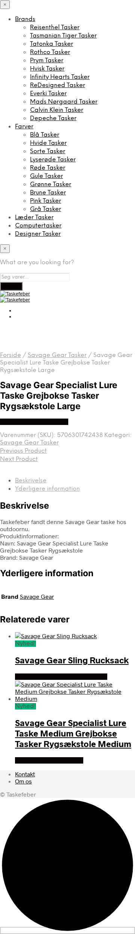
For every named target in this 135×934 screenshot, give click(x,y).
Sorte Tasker (47, 151)
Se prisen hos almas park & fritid (61, 676)
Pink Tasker (45, 201)
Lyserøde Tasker (53, 160)
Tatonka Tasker (51, 44)
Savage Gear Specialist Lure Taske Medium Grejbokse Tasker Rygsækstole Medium (73, 733)
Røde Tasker (47, 168)
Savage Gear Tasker (57, 355)
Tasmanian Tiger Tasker (63, 36)
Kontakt (25, 773)
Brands (25, 19)
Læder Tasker (34, 217)
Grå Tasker (45, 209)
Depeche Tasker (53, 118)
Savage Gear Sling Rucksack (72, 660)
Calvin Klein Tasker (56, 110)
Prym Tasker (46, 60)
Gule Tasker (46, 176)
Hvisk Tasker (47, 69)
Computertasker (38, 226)
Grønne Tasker (50, 184)
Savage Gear (37, 596)
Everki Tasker (48, 93)
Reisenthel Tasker (55, 27)
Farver (24, 127)
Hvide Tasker (48, 143)
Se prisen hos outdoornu (34, 422)
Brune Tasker (48, 193)
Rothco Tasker (50, 52)
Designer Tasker (38, 234)
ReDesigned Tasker (57, 85)
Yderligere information (47, 489)
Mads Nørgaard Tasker (64, 102)
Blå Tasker (44, 135)
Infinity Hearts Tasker (60, 77)
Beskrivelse (30, 481)
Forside (10, 355)
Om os (23, 781)
